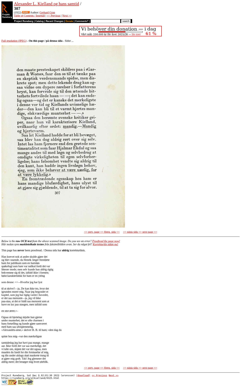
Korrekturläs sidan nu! (105, 244)
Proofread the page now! (106, 241)
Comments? (81, 21)
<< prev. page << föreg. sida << (102, 231)
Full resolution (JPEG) (13, 40)
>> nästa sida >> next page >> (140, 231)
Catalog (39, 21)
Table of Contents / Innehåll (29, 15)
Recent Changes (54, 21)
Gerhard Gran (47, 12)
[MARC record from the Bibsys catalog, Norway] (26, 12)
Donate (69, 21)
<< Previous (53, 15)
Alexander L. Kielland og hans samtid (46, 3)
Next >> (67, 15)
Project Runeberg (23, 21)
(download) (83, 375)
